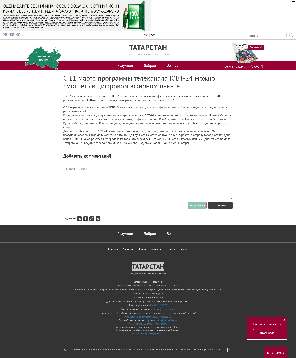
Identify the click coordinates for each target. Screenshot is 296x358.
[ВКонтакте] (80, 218)
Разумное (125, 65)
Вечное (172, 65)
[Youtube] (11, 35)
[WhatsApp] (92, 218)
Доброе (150, 65)
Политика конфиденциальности (148, 333)
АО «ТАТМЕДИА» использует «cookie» (148, 323)
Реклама (113, 249)
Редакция (127, 249)
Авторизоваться (197, 205)
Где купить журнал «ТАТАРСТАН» (245, 66)
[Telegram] (18, 35)
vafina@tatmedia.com (166, 320)
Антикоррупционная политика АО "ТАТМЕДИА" (148, 316)
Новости (170, 249)
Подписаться (267, 332)
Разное (184, 249)
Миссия (142, 249)
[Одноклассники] (86, 218)
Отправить (220, 205)
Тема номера (275, 353)
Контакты (156, 249)
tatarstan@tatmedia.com (163, 309)
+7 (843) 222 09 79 (158, 305)
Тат (153, 35)
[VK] (5, 35)
